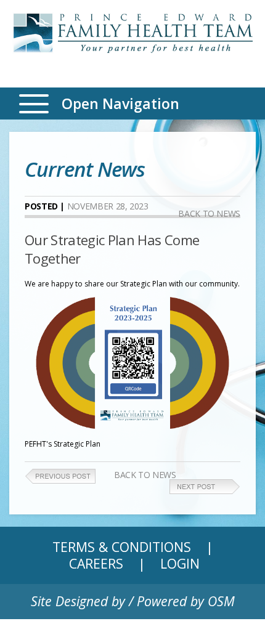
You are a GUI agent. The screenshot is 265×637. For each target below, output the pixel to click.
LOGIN (180, 563)
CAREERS (96, 563)
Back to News (209, 213)
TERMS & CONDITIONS (121, 547)
